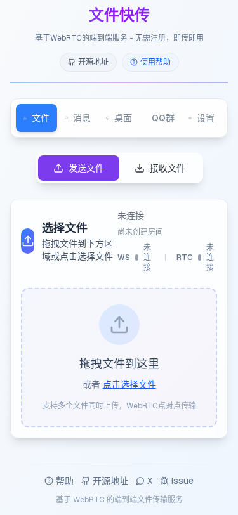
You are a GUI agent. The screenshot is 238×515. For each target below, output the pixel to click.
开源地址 (110, 480)
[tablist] (119, 118)
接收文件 (167, 168)
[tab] (36, 118)
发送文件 (86, 168)
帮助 (65, 480)
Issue (182, 480)
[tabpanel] (119, 295)
